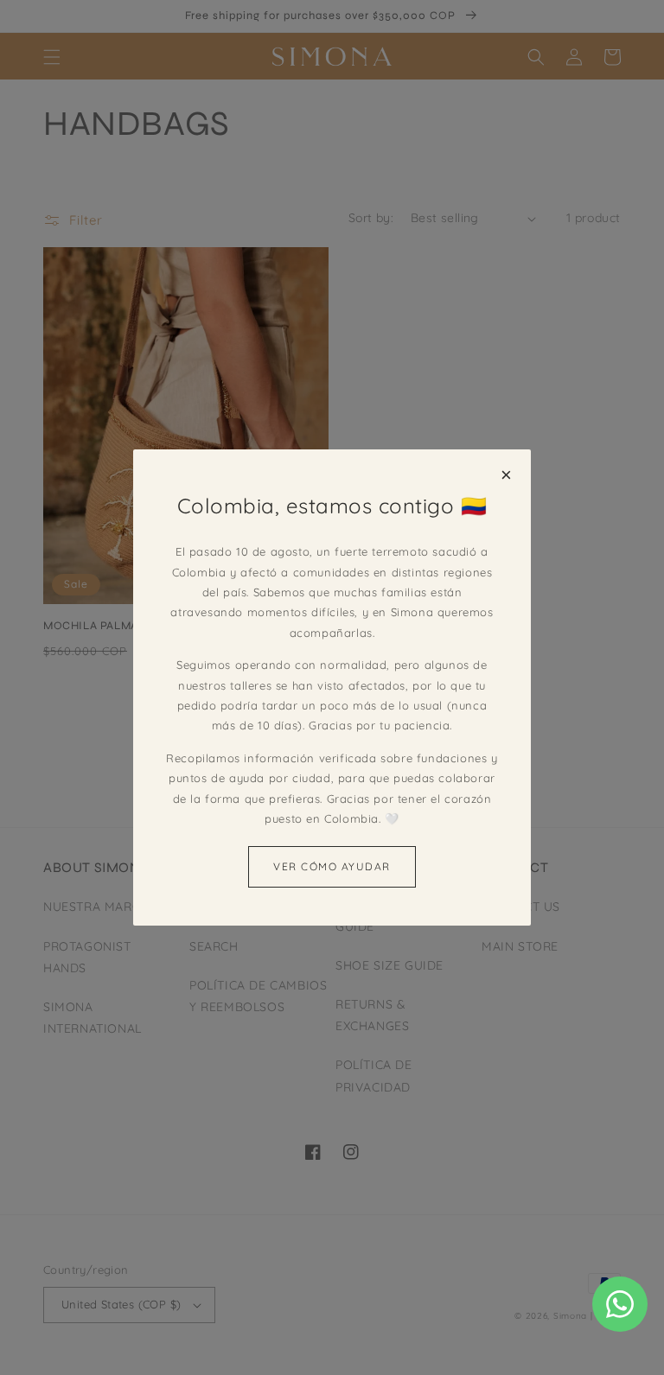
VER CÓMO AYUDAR (332, 866)
